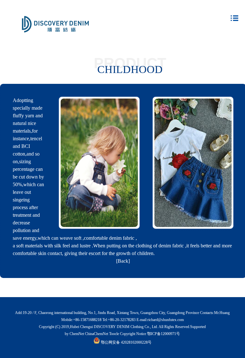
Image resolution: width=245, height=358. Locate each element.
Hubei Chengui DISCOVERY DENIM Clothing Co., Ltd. (114, 327)
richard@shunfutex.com (165, 320)
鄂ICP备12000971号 (163, 334)
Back (123, 261)
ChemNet (77, 334)
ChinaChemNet (96, 334)
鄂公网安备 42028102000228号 (126, 342)
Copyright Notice (133, 334)
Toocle (114, 334)
